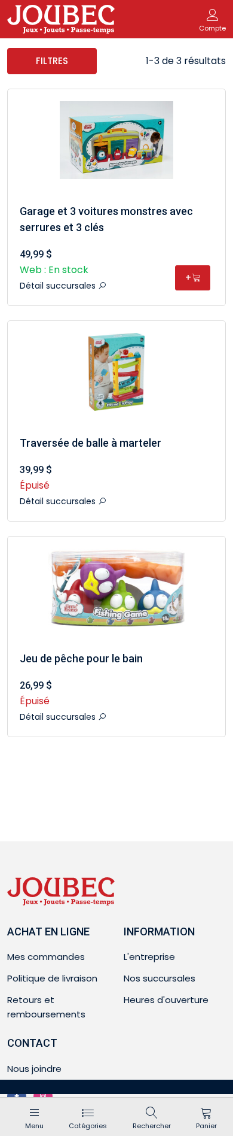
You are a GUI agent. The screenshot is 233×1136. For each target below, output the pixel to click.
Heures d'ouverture (166, 999)
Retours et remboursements (46, 1006)
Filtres (52, 60)
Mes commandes (46, 956)
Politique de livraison (52, 978)
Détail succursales (59, 286)
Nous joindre (34, 1068)
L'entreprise (149, 956)
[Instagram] (43, 1096)
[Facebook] (16, 1096)
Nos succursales (159, 978)
